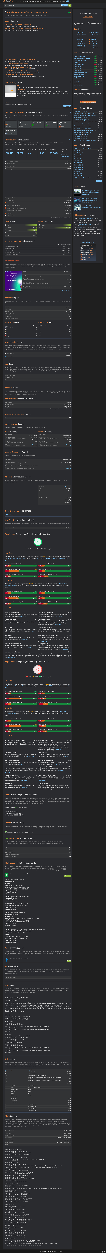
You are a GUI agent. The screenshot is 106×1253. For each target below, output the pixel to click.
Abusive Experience (16, 452)
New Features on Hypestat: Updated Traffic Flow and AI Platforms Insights (89, 200)
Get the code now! (88, 243)
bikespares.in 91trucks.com (83, 128)
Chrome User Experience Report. (17, 558)
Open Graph (10, 133)
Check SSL (67, 875)
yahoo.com (94, 43)
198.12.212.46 (78, 157)
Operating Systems (62, 123)
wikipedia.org (81, 46)
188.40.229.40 (78, 167)
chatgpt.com (81, 43)
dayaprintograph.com (80, 72)
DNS (10, 1059)
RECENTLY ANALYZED (29, 1)
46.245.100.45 (78, 169)
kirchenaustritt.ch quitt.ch (82, 124)
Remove (79, 228)
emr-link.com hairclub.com (82, 132)
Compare (65, 5)
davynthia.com (78, 85)
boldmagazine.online (80, 60)
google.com (80, 32)
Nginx (35, 125)
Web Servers (36, 122)
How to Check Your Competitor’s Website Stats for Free (91, 207)
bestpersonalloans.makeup (82, 58)
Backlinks (12, 298)
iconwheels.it (9, 514)
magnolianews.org (79, 56)
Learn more (22, 616)
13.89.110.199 (78, 159)
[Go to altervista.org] (49, 12)
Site (11, 966)
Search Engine (14, 342)
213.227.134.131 (78, 163)
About (60, 1251)
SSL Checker (20, 863)
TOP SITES (22, 1)
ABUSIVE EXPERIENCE (53, 1)
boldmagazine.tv (79, 79)
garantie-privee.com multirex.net (84, 113)
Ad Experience (14, 424)
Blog (51, 1251)
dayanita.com (78, 68)
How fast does (19, 520)
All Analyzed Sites (44, 1251)
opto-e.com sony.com (81, 134)
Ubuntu (63, 126)
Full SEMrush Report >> (65, 290)
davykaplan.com (79, 64)
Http (10, 985)
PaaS (20, 122)
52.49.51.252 (35, 73)
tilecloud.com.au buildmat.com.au (85, 140)
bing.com (79, 41)
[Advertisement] (38, 45)
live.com (93, 46)
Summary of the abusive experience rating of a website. (20, 455)
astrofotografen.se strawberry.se (85, 116)
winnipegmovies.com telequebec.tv (85, 122)
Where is (18, 477)
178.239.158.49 (78, 175)
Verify (14, 948)
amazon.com (94, 37)
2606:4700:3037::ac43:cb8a (82, 148)
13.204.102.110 (78, 165)
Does (21, 795)
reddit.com (94, 39)
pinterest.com (81, 48)
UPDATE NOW (88, 16)
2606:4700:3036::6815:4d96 (82, 177)
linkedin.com (94, 41)
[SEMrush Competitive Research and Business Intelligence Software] (12, 260)
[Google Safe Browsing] (6, 832)
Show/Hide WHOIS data (84, 224)
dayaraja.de (77, 66)
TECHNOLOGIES (62, 1)
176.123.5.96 (77, 155)
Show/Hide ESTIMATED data (85, 218)
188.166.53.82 (78, 150)
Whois (11, 1116)
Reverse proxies (51, 122)
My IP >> (99, 180)
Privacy (55, 1251)
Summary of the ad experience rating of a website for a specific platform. (25, 427)
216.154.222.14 (78, 153)
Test (69, 960)
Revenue (11, 388)
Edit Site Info (67, 106)
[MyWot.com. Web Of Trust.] (7, 838)
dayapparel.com (79, 75)
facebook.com (81, 35)
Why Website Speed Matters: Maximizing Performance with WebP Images (90, 192)
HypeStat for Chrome (89, 102)
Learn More (27, 647)
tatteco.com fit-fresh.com (83, 126)
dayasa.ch (77, 62)
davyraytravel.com (79, 81)
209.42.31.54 (78, 173)
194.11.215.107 (78, 171)
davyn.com (77, 83)
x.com (79, 37)
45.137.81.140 (78, 161)
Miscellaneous (10, 130)
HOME (17, 1)
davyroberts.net (79, 77)
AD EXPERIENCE (45, 1)
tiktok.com (80, 39)
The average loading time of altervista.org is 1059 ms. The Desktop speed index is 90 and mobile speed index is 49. (37, 523)
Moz (9, 364)
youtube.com (95, 32)
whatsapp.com (95, 48)
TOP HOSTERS (38, 1)
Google (14, 823)
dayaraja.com (78, 70)
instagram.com (95, 35)
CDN (7, 122)
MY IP (68, 1)
